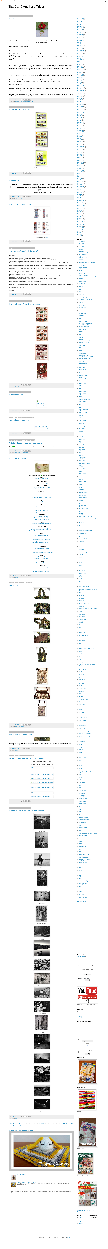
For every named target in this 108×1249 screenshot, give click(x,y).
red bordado (81, 768)
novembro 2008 (80, 224)
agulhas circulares (18, 452)
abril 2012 (79, 159)
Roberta (80, 788)
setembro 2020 (80, 18)
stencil (80, 830)
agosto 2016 (80, 75)
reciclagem (81, 765)
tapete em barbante (83, 836)
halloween (81, 565)
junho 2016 (79, 79)
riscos (80, 787)
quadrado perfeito (82, 751)
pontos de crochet (82, 725)
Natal (24, 386)
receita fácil (81, 760)
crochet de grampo (83, 412)
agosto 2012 (80, 152)
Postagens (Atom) (17, 1125)
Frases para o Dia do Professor (85, 530)
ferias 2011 (81, 513)
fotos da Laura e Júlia (83, 527)
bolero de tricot (82, 294)
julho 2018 (79, 39)
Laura (80, 593)
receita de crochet (82, 757)
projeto (80, 739)
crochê (80, 407)
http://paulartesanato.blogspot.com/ (42, 541)
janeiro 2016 (80, 87)
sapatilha (81, 800)
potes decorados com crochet (85, 733)
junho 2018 (79, 40)
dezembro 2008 (80, 223)
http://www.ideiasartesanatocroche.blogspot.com (42, 552)
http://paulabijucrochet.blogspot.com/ (41, 539)
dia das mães (81, 446)
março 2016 (80, 83)
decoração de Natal (19, 101)
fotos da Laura (82, 525)
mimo (80, 642)
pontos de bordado (83, 723)
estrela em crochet (82, 497)
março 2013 (80, 141)
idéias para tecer (82, 573)
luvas (80, 605)
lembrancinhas (82, 595)
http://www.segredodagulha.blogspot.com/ (41, 523)
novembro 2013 (80, 128)
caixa (80, 334)
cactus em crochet (82, 332)
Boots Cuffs (81, 310)
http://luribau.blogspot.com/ (41, 510)
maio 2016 (79, 80)
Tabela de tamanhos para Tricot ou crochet (88, 833)
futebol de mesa (82, 536)
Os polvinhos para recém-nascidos (86, 673)
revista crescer (82, 780)
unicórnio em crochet (83, 881)
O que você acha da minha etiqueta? (23, 735)
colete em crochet (82, 393)
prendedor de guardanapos (84, 736)
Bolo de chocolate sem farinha (85, 299)
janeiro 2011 (80, 183)
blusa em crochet (82, 286)
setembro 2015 (80, 93)
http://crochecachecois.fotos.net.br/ (42, 516)
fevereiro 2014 (80, 123)
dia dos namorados (83, 460)
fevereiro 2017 (80, 66)
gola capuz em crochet (83, 538)
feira (79, 503)
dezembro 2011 (80, 165)
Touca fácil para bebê (83, 865)
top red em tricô (82, 860)
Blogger (68, 1237)
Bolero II (80, 1014)
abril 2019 (79, 24)
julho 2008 (79, 231)
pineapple (81, 696)
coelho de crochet (82, 383)
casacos (23, 435)
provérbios (81, 747)
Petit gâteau (81, 691)
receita (80, 755)
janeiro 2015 (80, 106)
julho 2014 (79, 115)
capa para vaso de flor (83, 344)
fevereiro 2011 (80, 181)
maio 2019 (79, 23)
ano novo (81, 259)
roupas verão (81, 796)
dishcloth (80, 471)
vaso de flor (81, 884)
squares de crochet (83, 828)
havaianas (81, 567)
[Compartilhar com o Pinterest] (30, 100)
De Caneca (81, 430)
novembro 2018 (80, 32)
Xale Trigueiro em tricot (22, 1174)
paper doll (81, 676)
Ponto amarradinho (83, 717)
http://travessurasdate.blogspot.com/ (41, 571)
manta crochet (82, 614)
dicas (80, 465)
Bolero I (80, 1013)
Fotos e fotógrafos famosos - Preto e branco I (26, 811)
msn (79, 656)
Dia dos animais (82, 457)
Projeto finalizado (82, 741)
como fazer (81, 398)
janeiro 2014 (80, 125)
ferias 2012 (81, 514)
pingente (80, 698)
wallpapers (81, 889)
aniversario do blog (83, 257)
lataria (80, 592)
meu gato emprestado (83, 635)
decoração (17, 412)
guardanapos (81, 562)
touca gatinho (81, 867)
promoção (81, 746)
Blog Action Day (82, 283)
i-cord (80, 572)
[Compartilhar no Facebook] (29, 100)
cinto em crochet (82, 378)
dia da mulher (82, 442)
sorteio (80, 825)
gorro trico (81, 551)
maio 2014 (79, 119)
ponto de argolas (82, 720)
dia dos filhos (81, 458)
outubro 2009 (80, 207)
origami (80, 671)
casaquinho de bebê (83, 367)
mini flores (81, 646)
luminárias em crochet (83, 601)
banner (80, 270)
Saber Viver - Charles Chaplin (17, 1189)
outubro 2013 (80, 130)
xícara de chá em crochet (84, 897)
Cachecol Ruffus (82, 328)
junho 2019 (79, 21)
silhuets (80, 820)
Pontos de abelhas (83, 722)
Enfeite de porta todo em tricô (20, 19)
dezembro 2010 (80, 184)
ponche (80, 711)
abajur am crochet (82, 243)
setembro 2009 (80, 208)
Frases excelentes (18, 198)
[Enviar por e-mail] (24, 100)
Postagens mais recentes (15, 1123)
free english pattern (83, 533)
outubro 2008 (80, 226)
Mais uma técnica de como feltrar (22, 204)
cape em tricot (82, 345)
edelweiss (81, 479)
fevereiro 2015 (80, 104)
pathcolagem (81, 683)
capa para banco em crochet (85, 340)
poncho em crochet (83, 714)
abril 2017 (79, 63)
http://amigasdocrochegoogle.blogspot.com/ (42, 512)
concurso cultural (82, 401)
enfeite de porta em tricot (28, 101)
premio (16, 577)
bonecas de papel (82, 305)
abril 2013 (79, 139)
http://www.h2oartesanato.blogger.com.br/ (41, 497)
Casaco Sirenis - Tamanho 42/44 (86, 356)
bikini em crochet (82, 281)
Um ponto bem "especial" (84, 880)
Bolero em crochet (82, 296)
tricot (80, 875)
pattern (80, 685)
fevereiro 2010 (80, 200)
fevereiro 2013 (80, 143)
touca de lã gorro (82, 864)
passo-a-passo (24, 174)
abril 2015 (79, 101)
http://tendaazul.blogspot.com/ (42, 488)
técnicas (80, 843)
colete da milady (82, 391)
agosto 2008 (80, 229)
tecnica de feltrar (82, 840)
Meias (80, 630)
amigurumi (81, 256)
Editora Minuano (82, 481)
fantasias (80, 502)
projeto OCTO (82, 743)
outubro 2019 (80, 19)
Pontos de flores (82, 727)
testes (80, 849)
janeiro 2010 (80, 202)
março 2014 (80, 122)
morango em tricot (82, 653)
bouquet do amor (82, 313)
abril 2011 (79, 178)
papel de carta (82, 674)
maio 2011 (79, 176)
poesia (80, 701)
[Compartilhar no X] (27, 100)
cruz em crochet (82, 418)
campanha (81, 339)
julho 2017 (79, 58)
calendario (81, 337)
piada (80, 693)
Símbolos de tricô (82, 822)
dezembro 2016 (80, 69)
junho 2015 (79, 98)
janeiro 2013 (80, 144)
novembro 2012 (80, 147)
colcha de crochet (82, 386)
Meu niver (81, 637)
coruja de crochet (82, 404)
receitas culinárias (82, 762)
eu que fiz (81, 500)
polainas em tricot (82, 706)
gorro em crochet (82, 548)
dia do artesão (82, 449)
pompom (80, 709)
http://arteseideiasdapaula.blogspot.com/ (41, 542)
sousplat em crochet (83, 827)
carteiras (80, 350)
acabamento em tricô (83, 244)
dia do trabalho (82, 454)
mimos (80, 643)
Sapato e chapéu (82, 803)
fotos (16, 1118)
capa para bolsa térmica (84, 342)
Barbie (80, 272)
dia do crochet (82, 450)
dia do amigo (81, 447)
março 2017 (80, 64)
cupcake (80, 422)
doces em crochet (82, 473)
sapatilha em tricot (82, 801)
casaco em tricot (18, 435)
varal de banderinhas (83, 883)
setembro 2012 (80, 151)
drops (80, 478)
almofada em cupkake (83, 254)
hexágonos (81, 568)
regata (80, 770)
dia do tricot (81, 455)
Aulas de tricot (82, 265)
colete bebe (81, 390)
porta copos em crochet (84, 731)
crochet (80, 410)
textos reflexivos (82, 852)
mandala (80, 611)
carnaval (80, 348)
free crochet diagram (83, 532)
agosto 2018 (80, 37)
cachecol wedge (82, 329)
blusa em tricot (82, 288)
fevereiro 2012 (80, 162)
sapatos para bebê (83, 804)
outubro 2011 (80, 168)
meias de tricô (82, 632)
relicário (80, 774)
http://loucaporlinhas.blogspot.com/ (42, 493)
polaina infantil (82, 704)
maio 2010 (79, 195)
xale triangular (82, 896)
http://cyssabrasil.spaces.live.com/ (42, 487)
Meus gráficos (82, 640)
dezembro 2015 (80, 88)
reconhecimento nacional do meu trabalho (88, 766)
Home (80, 1217)
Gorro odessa (81, 549)
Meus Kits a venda (81, 1225)
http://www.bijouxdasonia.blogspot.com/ (42, 557)
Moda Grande (82, 650)
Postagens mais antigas (68, 1123)
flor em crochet (82, 520)
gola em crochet (82, 543)
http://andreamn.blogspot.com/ (42, 478)
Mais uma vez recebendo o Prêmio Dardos (88, 608)
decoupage (81, 436)
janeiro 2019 (80, 29)
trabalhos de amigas (83, 868)
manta (80, 613)
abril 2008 (79, 235)
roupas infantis (82, 795)
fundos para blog (82, 535)
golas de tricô (81, 546)
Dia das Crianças (82, 444)
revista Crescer (82, 782)
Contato (80, 1221)
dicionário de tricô (18, 802)
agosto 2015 (80, 95)
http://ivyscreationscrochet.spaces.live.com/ (42, 501)
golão (80, 544)
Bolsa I (80, 1016)
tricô (79, 873)
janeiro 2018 (80, 48)
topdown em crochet (83, 862)
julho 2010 (79, 192)
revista (80, 779)
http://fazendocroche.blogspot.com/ (42, 562)
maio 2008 (79, 234)
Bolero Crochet (82, 292)
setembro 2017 (80, 55)
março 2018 (80, 45)
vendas (22, 726)
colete (80, 388)
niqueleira (81, 661)
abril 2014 (79, 120)
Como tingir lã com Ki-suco (84, 399)
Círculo (80, 380)
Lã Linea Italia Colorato (84, 586)
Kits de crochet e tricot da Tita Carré (86, 583)
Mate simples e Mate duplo (84, 621)
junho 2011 (79, 175)
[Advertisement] (87, 928)
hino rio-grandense (83, 570)
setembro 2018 (80, 35)
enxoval (80, 490)
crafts (80, 406)
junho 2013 (79, 136)
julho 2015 (79, 96)
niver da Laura (82, 662)
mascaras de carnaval (83, 619)
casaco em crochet (83, 352)
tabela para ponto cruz (83, 835)
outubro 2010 (80, 187)
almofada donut (82, 251)
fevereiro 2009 (80, 219)
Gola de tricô (81, 541)
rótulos (80, 792)
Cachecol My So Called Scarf (85, 324)
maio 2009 (79, 215)
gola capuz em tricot (83, 540)
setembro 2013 (80, 131)
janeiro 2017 (80, 67)
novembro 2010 (80, 186)
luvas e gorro (81, 606)
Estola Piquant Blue (83, 495)
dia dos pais (81, 462)
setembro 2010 (80, 189)
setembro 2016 (80, 74)
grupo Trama (81, 560)
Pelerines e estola (82, 688)
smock (80, 824)
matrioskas (81, 622)
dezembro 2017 (80, 50)
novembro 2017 (80, 51)
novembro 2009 (80, 205)
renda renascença (82, 776)
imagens (80, 575)
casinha (80, 372)
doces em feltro (82, 474)
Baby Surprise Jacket (83, 267)
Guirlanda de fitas (16, 395)
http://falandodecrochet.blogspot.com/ (41, 558)
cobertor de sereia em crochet (85, 382)
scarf (80, 809)
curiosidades (81, 423)
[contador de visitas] (87, 1044)
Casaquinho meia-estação (19, 420)
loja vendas (81, 600)
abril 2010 (79, 197)
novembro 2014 (80, 109)
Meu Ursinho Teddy (83, 638)
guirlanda (21, 412)
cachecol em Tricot (83, 321)
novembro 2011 (80, 167)
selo (79, 814)
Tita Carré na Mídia (83, 856)
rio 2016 (80, 785)
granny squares (82, 555)
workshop (81, 891)
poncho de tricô (82, 712)
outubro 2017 (80, 53)
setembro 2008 (80, 227)
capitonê (80, 347)
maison (80, 609)
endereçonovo (82, 484)
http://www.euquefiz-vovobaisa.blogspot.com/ (41, 567)
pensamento (81, 690)
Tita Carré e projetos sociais (85, 854)
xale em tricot (81, 894)
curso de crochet (82, 426)
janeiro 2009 (80, 221)
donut (80, 476)
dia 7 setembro (82, 439)
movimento (81, 654)
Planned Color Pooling (83, 699)
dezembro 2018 (80, 31)
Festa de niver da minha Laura (85, 516)
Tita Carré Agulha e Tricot (26, 6)
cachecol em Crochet (83, 320)
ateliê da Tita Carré (83, 264)
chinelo (80, 377)
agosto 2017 (80, 56)
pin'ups (80, 694)
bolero (80, 291)
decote (80, 434)
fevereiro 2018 (80, 47)
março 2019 (80, 26)
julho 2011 (79, 173)
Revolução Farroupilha (83, 784)
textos (80, 851)
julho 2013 (79, 135)
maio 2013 (79, 138)
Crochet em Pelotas (83, 414)
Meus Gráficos (82, 1223)
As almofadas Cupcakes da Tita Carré (87, 262)
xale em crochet (82, 892)
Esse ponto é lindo (83, 492)
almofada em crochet (83, 252)
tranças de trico (82, 870)
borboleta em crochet (83, 312)
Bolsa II (80, 1017)
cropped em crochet (83, 417)
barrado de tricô (82, 273)
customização (18, 174)
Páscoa (80, 677)
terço (80, 848)
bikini (80, 280)
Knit (79, 584)
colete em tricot (82, 394)
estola (80, 494)
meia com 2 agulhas (83, 626)
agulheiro (81, 249)
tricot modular (81, 876)
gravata (80, 557)
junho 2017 (79, 59)
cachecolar (81, 331)
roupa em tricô (82, 793)
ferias (80, 510)
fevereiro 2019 (80, 27)
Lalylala (80, 588)
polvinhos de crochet (83, 707)
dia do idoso (81, 452)
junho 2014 (79, 117)
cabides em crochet (83, 316)
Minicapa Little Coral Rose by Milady (86, 648)
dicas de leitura (82, 466)
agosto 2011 (80, 171)
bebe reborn (81, 278)
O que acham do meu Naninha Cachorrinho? (21, 1130)
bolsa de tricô (17, 726)
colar (80, 385)
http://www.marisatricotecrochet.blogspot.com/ (41, 528)
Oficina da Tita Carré (83, 669)
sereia (80, 816)
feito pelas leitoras (82, 505)
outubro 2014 (80, 111)
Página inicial (42, 1123)
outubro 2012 (80, 149)
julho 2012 (79, 154)
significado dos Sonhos (84, 819)
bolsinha (80, 304)
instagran (81, 580)
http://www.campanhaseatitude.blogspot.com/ (41, 529)
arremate (80, 260)
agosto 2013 (80, 133)
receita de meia (82, 758)
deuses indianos (82, 438)
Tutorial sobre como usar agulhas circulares (26, 443)
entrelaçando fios (82, 489)
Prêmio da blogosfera (17, 458)
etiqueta (16, 750)
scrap (80, 811)
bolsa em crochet (82, 302)
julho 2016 (79, 77)
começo (80, 396)
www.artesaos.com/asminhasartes (42, 543)
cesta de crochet (82, 374)
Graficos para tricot (83, 552)
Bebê (80, 1011)
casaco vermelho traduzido (84, 358)
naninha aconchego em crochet (85, 657)
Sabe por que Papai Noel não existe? (23, 251)
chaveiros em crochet (83, 375)
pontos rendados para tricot (84, 730)
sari (79, 806)
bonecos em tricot (82, 308)
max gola (81, 624)
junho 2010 (79, 194)
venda (80, 886)
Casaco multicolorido (83, 355)
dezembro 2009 (80, 203)
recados (80, 752)
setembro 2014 (80, 112)
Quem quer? (14, 585)
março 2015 (80, 103)
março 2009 (80, 218)
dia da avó (81, 441)
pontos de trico (82, 728)
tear (79, 838)
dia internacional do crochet (85, 463)
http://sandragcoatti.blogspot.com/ (42, 548)
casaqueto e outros (83, 363)
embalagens (81, 482)
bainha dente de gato (83, 268)
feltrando (80, 506)
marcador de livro (82, 617)
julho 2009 (79, 211)
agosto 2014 (80, 114)
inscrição (80, 578)
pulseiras (81, 749)
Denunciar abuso (82, 901)
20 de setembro (82, 241)
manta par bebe (82, 616)
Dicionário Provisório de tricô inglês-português (26, 758)
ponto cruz (81, 719)
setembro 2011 (80, 170)
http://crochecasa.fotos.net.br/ (42, 519)
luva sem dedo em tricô (84, 603)
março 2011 (79, 179)
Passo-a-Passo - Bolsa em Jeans (22, 110)
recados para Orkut (83, 754)
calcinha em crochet (83, 336)
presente (80, 738)
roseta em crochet (82, 790)
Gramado (81, 554)
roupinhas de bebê (83, 798)
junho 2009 (79, 213)
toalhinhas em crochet (83, 857)
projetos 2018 (82, 744)
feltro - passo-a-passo (83, 508)
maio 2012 (79, 157)
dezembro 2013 (80, 127)
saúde (80, 808)
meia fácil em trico (82, 629)
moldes (80, 651)
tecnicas (24, 452)
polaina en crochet (83, 702)
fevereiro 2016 (80, 85)
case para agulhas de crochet (85, 370)
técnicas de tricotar (83, 844)
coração (80, 402)
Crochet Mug (81, 415)
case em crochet (82, 369)
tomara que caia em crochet (85, 859)
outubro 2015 (80, 91)
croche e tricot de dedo (83, 409)
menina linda (81, 634)
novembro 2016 (80, 71)
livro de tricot (81, 598)
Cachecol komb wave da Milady (85, 323)
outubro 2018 (80, 34)
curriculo (80, 425)
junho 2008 (79, 232)
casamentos (81, 361)
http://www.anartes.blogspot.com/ (41, 535)
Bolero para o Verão (83, 297)
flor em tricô (81, 522)
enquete (80, 487)
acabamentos (81, 246)
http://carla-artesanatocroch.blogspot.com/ (41, 483)
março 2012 (80, 160)
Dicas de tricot (82, 468)
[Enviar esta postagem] (22, 99)
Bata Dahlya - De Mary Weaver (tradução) (88, 276)
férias (80, 511)
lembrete (80, 597)
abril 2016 (79, 82)
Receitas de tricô (82, 763)
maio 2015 (79, 99)
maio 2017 (79, 61)
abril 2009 (79, 216)
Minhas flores (81, 645)
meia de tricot (81, 627)
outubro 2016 (80, 72)
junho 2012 (79, 155)
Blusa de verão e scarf (83, 284)
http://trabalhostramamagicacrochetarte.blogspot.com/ (41, 530)
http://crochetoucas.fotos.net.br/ (41, 517)
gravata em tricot (82, 559)
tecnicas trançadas (83, 846)
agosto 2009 (80, 210)
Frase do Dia (14, 181)
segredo (80, 812)
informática (81, 576)
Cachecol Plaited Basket (84, 326)
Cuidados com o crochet (84, 420)
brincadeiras (81, 315)
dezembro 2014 (80, 107)
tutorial (27, 452)
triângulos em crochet (83, 872)
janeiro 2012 (80, 163)
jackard (80, 581)
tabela (80, 832)
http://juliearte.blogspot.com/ (41, 506)
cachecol (80, 318)
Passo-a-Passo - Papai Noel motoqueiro (24, 304)
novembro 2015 (80, 90)
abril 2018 (79, 43)
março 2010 (80, 199)
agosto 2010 (80, 191)
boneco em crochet (83, 307)
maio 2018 (79, 42)
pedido (80, 686)
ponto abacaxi (82, 715)
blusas (80, 289)
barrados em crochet (83, 275)
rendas (80, 777)
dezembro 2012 (80, 146)
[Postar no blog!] (26, 100)
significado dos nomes (83, 817)
